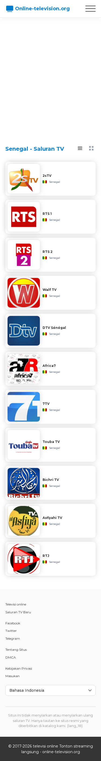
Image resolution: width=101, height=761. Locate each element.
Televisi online (15, 604)
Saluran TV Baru (18, 612)
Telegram (12, 638)
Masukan (12, 676)
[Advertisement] (50, 76)
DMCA (10, 657)
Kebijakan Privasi (18, 668)
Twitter (11, 631)
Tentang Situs (16, 650)
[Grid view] (91, 148)
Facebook (12, 623)
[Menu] (90, 9)
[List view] (80, 148)
